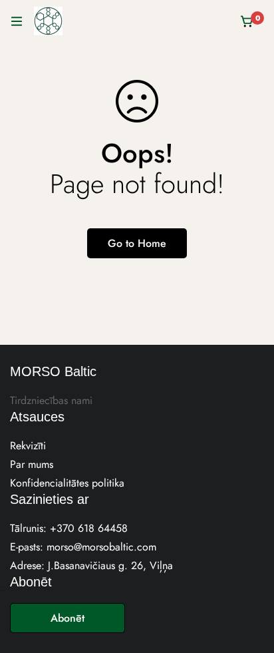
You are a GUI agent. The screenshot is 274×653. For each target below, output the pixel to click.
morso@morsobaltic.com (101, 546)
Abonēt (67, 618)
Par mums (31, 464)
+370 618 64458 (89, 528)
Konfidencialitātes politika (67, 483)
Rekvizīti (28, 445)
